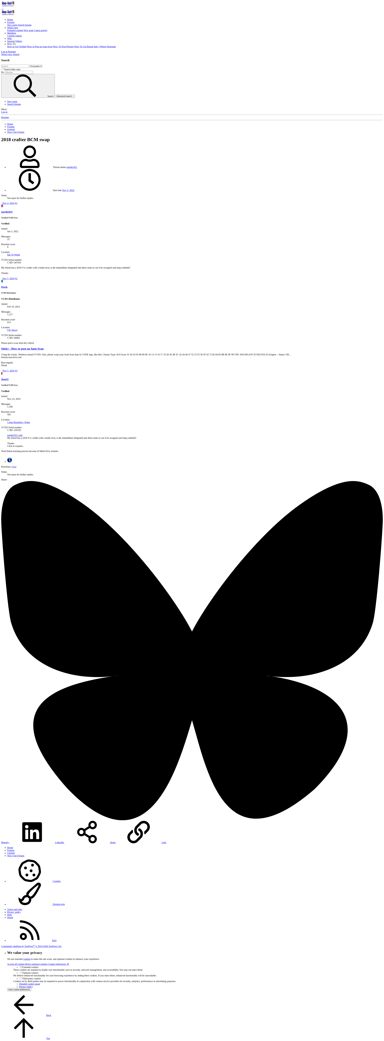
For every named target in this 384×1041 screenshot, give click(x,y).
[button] (11, 44)
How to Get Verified (17, 46)
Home (10, 19)
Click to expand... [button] (15, 446)
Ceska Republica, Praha (18, 422)
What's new (12, 27)
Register (5, 117)
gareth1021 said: (15, 435)
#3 (16, 370)
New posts (12, 25)
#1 (16, 203)
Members (11, 33)
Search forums (25, 25)
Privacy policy (14, 912)
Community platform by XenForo (31, 946)
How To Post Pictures (63, 46)
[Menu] (2, 9)
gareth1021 (71, 167)
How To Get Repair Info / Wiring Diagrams (95, 46)
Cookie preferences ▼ (58, 964)
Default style (58, 904)
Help (9, 915)
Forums (10, 22)
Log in (4, 112)
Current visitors (14, 35)
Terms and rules (14, 909)
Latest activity (40, 30)
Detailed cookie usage (29, 984)
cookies (26, 959)
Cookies (56, 881)
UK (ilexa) (12, 330)
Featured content (15, 30)
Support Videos (14, 41)
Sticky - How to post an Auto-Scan (22, 348)
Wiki (9, 38)
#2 (16, 278)
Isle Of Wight (13, 255)
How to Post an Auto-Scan (39, 46)
